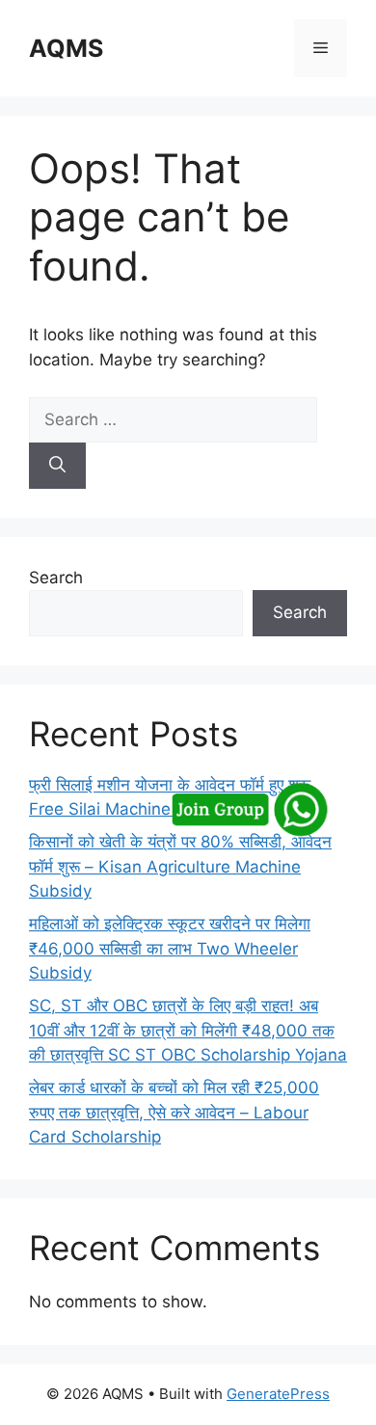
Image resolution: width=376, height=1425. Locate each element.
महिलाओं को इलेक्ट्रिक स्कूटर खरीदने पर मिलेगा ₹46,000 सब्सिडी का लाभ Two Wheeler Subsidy (169, 948)
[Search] (57, 466)
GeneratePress (278, 1394)
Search (56, 577)
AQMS (66, 48)
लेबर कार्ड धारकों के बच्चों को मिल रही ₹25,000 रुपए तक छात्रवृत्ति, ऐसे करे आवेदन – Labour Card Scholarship (174, 1112)
